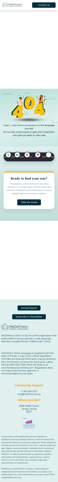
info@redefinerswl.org (29, 394)
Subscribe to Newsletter (29, 316)
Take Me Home (29, 202)
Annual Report (29, 308)
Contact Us (44, 5)
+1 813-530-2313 (29, 391)
